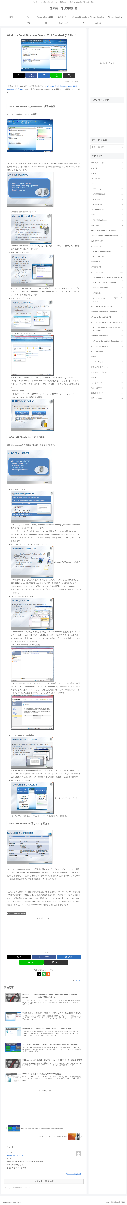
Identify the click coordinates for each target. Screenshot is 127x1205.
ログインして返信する (74, 1174)
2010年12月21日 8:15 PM (15, 1155)
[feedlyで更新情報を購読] (44, 974)
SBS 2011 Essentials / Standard (17, 913)
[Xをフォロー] (39, 974)
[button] (69, 75)
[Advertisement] (44, 934)
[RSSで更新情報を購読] (48, 974)
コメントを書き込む (44, 1181)
